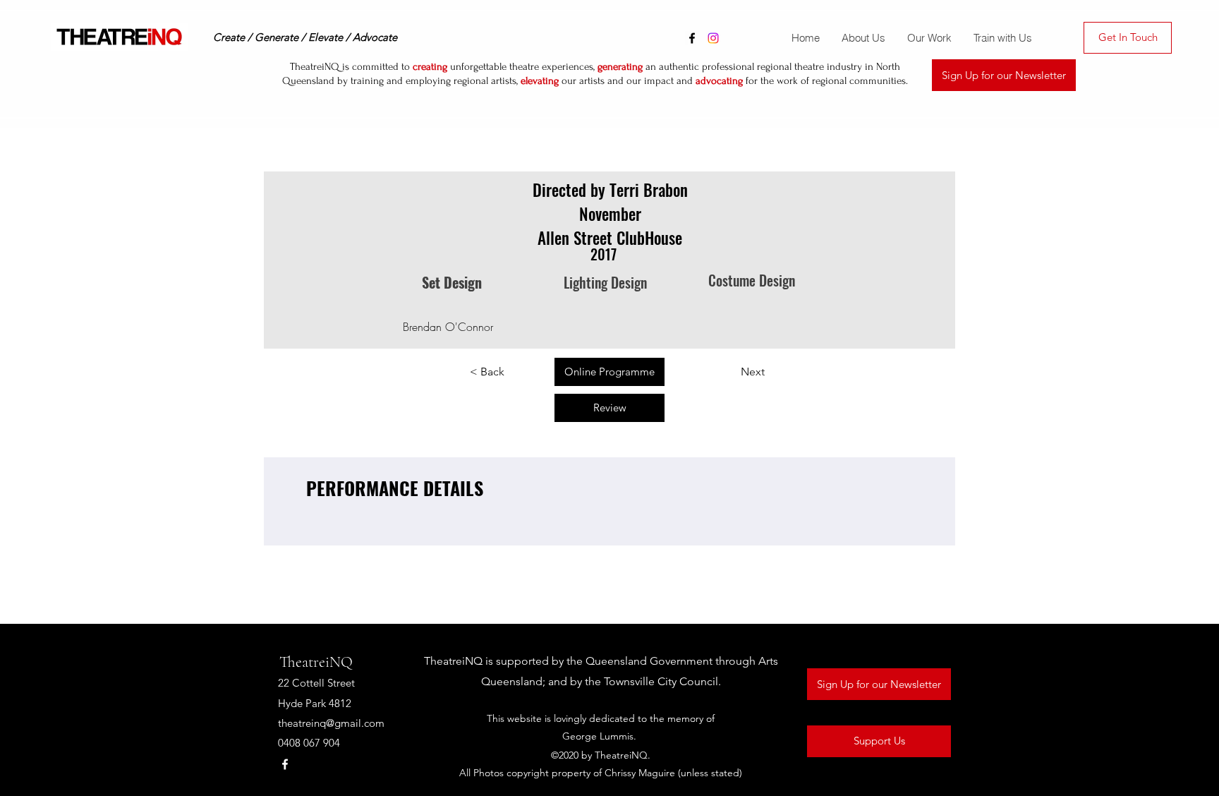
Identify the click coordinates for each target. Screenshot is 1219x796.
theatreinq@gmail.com (331, 723)
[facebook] (692, 38)
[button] (929, 38)
